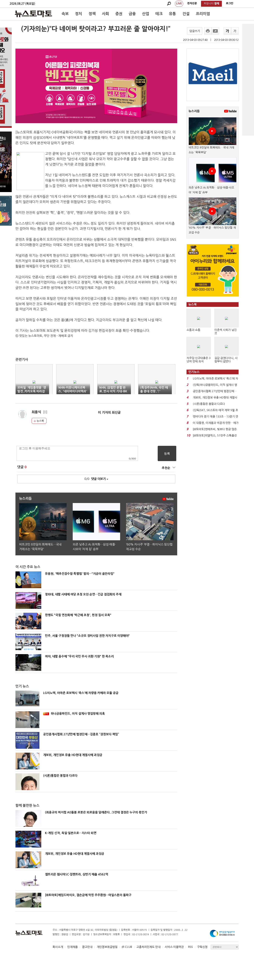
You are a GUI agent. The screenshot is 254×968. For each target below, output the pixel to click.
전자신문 (192, 3)
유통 (172, 14)
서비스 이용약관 (174, 946)
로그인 (229, 3)
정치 (78, 14)
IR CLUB (127, 946)
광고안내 (87, 946)
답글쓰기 (194, 31)
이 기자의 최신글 (109, 412)
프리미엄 (203, 14)
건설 (185, 14)
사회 (105, 14)
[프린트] (208, 31)
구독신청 (202, 946)
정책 (92, 14)
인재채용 (72, 946)
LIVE (179, 3)
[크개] (227, 31)
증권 (118, 14)
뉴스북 (40, 421)
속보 (65, 14)
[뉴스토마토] (33, 14)
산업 (145, 14)
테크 (159, 14)
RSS (190, 946)
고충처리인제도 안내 (148, 946)
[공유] (215, 31)
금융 (132, 14)
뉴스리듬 (194, 111)
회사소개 (58, 946)
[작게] (235, 31)
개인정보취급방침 (107, 946)
